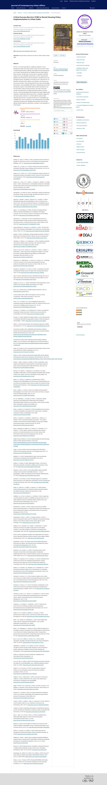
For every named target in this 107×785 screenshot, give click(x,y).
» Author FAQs (79, 110)
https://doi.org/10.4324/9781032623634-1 (23, 658)
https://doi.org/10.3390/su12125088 (21, 414)
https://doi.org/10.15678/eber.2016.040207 (39, 727)
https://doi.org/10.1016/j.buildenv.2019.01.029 (24, 307)
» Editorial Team (80, 62)
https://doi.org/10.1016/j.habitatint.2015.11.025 (38, 326)
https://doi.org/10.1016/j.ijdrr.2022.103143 (29, 475)
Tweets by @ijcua (80, 335)
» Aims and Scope (80, 59)
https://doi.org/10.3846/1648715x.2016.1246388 (24, 601)
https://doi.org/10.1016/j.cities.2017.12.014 (33, 642)
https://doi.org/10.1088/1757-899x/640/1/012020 (24, 246)
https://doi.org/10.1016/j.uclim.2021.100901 (28, 689)
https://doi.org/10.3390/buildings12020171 (34, 163)
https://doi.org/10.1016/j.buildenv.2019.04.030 (24, 170)
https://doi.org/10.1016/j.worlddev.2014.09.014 (38, 616)
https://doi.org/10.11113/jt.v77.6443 (31, 522)
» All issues (79, 144)
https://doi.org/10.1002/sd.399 (39, 749)
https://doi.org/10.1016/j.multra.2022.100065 (24, 625)
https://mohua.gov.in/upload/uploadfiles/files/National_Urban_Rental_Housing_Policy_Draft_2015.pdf (37, 359)
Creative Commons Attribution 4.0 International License (62, 91)
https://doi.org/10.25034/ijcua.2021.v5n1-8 (26, 279)
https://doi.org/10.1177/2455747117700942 (23, 352)
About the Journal (21, 8)
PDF (57, 55)
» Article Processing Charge (82, 102)
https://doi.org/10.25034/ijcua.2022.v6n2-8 (38, 555)
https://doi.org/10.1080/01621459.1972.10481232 (25, 673)
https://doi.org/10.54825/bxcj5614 (36, 538)
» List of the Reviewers (81, 125)
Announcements (55, 8)
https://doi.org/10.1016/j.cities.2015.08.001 (23, 265)
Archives (31, 8)
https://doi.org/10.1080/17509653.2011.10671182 (25, 547)
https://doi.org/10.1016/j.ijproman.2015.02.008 (24, 581)
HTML (63, 55)
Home (12, 8)
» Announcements (80, 152)
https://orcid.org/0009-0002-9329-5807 (21, 46)
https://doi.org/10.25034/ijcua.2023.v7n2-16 (23, 376)
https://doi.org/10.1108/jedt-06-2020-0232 (38, 564)
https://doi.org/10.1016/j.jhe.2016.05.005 (33, 763)
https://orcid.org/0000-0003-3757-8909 (21, 38)
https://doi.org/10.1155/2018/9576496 (22, 453)
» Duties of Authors (80, 99)
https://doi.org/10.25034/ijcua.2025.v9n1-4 (26, 51)
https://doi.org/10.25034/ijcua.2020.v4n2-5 (29, 215)
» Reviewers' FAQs (80, 128)
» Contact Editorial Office (82, 162)
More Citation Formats (59, 110)
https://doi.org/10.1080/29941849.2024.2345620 (24, 406)
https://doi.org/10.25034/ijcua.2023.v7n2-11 (23, 698)
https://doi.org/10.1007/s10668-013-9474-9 (23, 460)
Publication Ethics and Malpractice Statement (80, 1)
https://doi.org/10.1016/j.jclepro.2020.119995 (24, 189)
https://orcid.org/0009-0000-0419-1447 (21, 31)
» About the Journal (81, 57)
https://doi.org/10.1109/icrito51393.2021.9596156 (25, 206)
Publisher (93, 1)
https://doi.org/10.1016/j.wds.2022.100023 (36, 320)
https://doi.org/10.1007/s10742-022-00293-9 (23, 503)
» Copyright (79, 72)
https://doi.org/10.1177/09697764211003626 (24, 395)
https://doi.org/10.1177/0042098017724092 (29, 224)
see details (28, 126)
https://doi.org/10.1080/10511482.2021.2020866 (37, 231)
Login (61, 1)
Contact (64, 8)
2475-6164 (84, 35)
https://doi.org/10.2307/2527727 (21, 291)
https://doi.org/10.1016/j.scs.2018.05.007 (35, 711)
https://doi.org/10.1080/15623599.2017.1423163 (24, 514)
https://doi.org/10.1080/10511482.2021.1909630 (32, 272)
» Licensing (79, 75)
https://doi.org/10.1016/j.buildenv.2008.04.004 (29, 466)
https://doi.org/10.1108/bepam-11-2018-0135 (24, 435)
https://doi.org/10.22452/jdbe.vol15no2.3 (25, 196)
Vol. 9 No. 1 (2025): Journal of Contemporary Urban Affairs (36, 12)
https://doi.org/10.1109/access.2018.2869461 (36, 756)
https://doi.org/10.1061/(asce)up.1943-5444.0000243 (36, 651)
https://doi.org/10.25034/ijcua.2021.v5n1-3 (37, 238)
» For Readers (79, 138)
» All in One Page (80, 149)
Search (93, 8)
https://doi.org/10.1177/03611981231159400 (28, 635)
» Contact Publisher (81, 165)
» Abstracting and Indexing (82, 65)
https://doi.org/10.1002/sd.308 (20, 743)
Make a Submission (81, 82)
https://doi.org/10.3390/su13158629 (35, 314)
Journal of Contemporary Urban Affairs (28, 5)
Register (66, 1)
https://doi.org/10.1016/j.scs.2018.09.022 (23, 257)
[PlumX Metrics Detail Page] (15, 112)
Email (78, 322)
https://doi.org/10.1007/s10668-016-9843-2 (39, 531)
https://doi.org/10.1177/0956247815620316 (38, 704)
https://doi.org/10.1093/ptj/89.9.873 (21, 493)
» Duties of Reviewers (81, 122)
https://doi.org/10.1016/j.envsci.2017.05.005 (23, 720)
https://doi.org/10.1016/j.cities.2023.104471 (33, 665)
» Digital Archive (80, 147)
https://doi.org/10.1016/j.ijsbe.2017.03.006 (23, 609)
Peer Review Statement (82, 96)
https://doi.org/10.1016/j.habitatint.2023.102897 (24, 286)
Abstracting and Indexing (43, 8)
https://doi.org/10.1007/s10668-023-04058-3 (23, 682)
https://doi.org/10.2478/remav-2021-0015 (23, 573)
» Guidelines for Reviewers (82, 120)
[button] (58, 119)
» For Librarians (80, 141)
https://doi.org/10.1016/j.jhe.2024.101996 (27, 734)
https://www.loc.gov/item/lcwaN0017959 (23, 298)
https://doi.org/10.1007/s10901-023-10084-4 (23, 367)
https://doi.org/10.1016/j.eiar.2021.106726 (23, 425)
